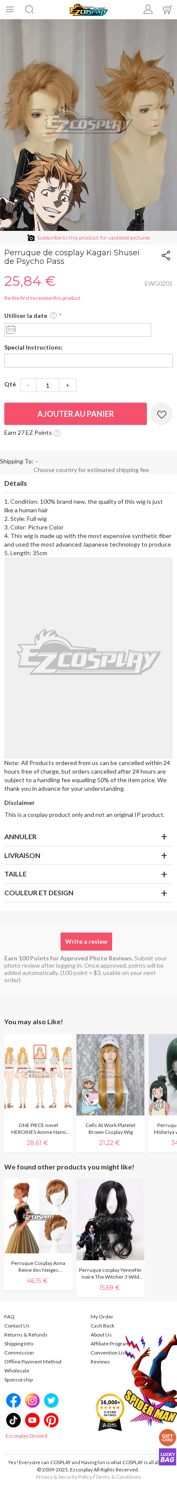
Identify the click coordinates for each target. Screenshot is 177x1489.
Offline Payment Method (32, 1361)
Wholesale (16, 1370)
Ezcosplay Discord (26, 1435)
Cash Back (102, 1325)
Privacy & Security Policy (64, 1477)
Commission (19, 1352)
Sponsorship (18, 1379)
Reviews (100, 1361)
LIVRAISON (22, 855)
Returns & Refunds (26, 1334)
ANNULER (20, 836)
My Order (102, 1316)
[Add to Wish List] (161, 414)
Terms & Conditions (118, 1477)
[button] (53, 315)
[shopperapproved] (110, 1411)
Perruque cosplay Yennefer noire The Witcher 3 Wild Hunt (110, 1273)
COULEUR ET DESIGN (38, 892)
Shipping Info (18, 1343)
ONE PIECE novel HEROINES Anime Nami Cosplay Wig (38, 1129)
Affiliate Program (110, 1343)
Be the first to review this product (42, 298)
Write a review (86, 941)
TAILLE (15, 874)
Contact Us (17, 1325)
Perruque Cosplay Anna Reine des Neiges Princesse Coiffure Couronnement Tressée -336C (38, 1267)
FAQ (9, 1316)
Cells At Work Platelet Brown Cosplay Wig (110, 1128)
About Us (101, 1334)
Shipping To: (17, 461)
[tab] (88, 483)
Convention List (109, 1352)
